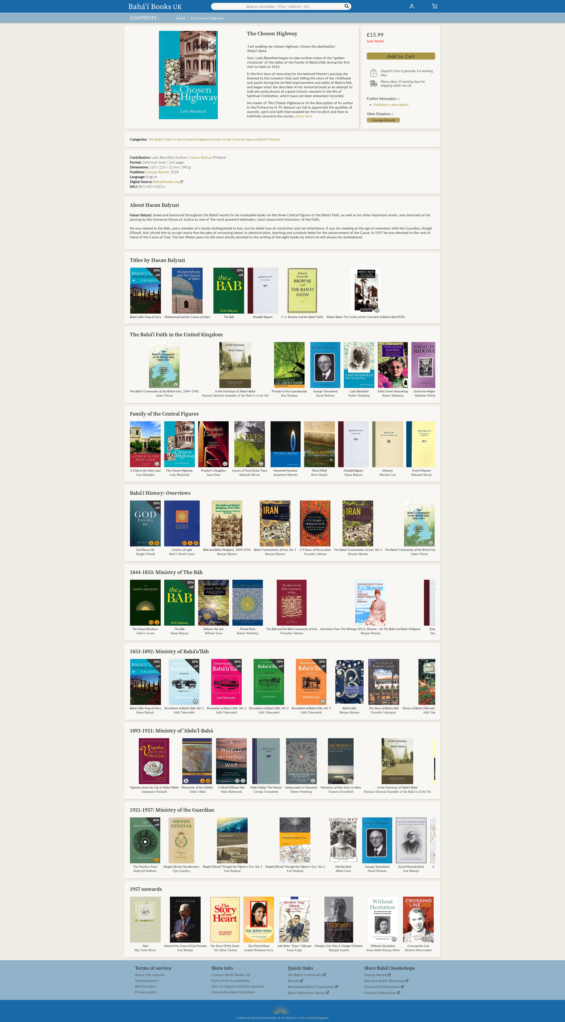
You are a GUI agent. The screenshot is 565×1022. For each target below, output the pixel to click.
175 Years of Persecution (315, 549)
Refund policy (145, 986)
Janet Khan (213, 474)
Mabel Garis (343, 871)
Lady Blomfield (359, 391)
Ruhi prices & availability (230, 980)
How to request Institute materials (238, 986)
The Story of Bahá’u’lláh (384, 708)
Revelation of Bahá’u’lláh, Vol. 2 (226, 708)
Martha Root (343, 866)
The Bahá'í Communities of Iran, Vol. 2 (358, 549)
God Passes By (145, 549)
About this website (149, 975)
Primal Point (247, 629)
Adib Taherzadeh (184, 712)
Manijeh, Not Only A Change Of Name (339, 945)
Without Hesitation (383, 945)
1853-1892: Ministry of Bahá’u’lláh (169, 651)
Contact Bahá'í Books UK (230, 975)
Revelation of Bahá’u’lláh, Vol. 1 (184, 708)
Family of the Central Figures (233, 139)
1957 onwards (146, 889)
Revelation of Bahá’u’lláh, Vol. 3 (268, 708)
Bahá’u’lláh (349, 708)
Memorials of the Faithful (197, 787)
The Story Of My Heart (224, 945)
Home (180, 18)
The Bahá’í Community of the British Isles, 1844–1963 (164, 391)
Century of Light (182, 549)
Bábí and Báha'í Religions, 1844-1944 (227, 549)
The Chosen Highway (206, 18)
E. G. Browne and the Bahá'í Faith (302, 316)
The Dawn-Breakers (145, 629)
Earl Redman (232, 871)
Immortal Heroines (286, 470)
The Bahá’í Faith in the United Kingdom (178, 139)
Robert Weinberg (359, 395)
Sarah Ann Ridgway (426, 391)
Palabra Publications (380, 993)
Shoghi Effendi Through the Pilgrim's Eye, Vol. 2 (295, 866)
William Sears (213, 633)
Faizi (145, 945)
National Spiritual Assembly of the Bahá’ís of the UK (235, 395)
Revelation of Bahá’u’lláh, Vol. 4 (311, 708)
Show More (304, 116)
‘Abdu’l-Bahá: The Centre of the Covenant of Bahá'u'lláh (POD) (365, 316)
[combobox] (281, 6)
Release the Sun (213, 629)
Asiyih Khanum (421, 470)
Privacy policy (146, 992)
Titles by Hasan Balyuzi (157, 260)
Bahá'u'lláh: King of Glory (145, 316)
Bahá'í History (269, 139)
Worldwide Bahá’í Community (311, 987)
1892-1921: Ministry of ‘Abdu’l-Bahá (171, 730)
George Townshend (325, 391)
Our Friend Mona (258, 945)
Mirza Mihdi (319, 470)
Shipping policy (147, 980)
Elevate (294, 981)
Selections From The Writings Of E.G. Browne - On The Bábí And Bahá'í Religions (370, 629)
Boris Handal (319, 474)
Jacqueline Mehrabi (285, 474)
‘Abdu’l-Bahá (197, 791)
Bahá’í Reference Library (307, 993)
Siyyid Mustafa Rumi (411, 866)
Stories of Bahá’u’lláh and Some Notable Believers (434, 708)
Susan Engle (294, 950)
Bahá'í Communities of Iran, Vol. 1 (275, 549)
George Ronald (383, 120)
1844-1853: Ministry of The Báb (166, 572)
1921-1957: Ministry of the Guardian (172, 809)
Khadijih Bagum (263, 316)
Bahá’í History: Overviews (160, 493)
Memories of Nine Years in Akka (341, 787)
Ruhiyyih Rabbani (145, 871)
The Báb (229, 316)
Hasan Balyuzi (201, 157)
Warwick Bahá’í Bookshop (384, 981)
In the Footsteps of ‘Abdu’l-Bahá (235, 391)
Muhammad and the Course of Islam (187, 316)
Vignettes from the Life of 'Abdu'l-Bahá (154, 787)
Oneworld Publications (382, 987)
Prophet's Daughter (213, 470)
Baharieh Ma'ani (249, 474)
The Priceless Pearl (145, 866)
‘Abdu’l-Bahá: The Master (266, 787)
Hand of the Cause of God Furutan (185, 945)
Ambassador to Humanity (301, 787)
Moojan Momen (227, 554)
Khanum (387, 470)
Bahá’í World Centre (182, 554)
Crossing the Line (418, 945)
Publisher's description (391, 104)
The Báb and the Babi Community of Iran (291, 629)
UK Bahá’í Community (305, 975)
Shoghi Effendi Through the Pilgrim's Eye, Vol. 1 (232, 866)
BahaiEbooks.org (166, 181)
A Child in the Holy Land (145, 470)
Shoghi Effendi (145, 554)
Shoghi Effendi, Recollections (182, 866)
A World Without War (231, 787)
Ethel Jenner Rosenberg (393, 391)
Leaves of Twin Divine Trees (249, 470)
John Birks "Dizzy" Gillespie (294, 945)
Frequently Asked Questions (233, 992)
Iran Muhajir (411, 871)
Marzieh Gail (387, 474)
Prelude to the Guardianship (289, 391)
